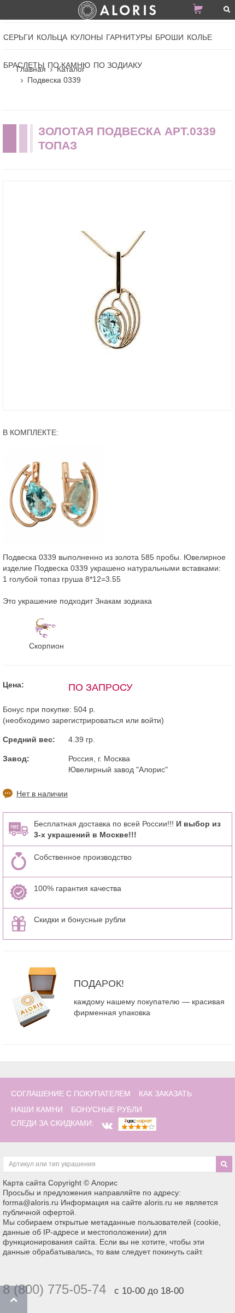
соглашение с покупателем (71, 1093)
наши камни (37, 1109)
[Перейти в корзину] (202, 11)
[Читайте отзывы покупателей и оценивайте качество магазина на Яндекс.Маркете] (137, 1123)
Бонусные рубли (106, 1109)
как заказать (165, 1093)
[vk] (107, 1125)
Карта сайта (24, 1182)
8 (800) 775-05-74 (54, 1289)
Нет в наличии (42, 793)
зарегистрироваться (88, 720)
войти (151, 720)
